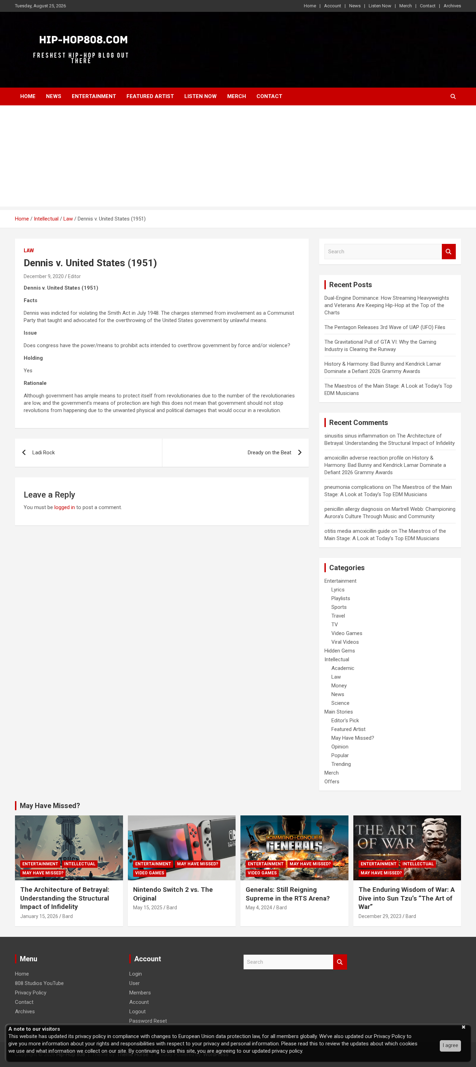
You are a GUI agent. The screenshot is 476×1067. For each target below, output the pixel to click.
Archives (452, 5)
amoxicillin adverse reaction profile (364, 458)
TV (334, 624)
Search (449, 252)
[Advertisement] (238, 158)
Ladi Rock (43, 452)
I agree (450, 1045)
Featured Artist (150, 96)
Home (310, 5)
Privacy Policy (30, 993)
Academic (342, 668)
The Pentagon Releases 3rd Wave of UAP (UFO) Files (384, 327)
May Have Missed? (352, 738)
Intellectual (336, 659)
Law (29, 250)
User (134, 983)
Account (332, 5)
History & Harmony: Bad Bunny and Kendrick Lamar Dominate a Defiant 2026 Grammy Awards (385, 465)
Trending (341, 764)
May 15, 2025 (147, 907)
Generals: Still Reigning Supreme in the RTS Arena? (288, 894)
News (355, 5)
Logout (137, 1011)
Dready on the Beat (269, 452)
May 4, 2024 (259, 907)
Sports (339, 607)
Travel (338, 616)
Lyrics (338, 590)
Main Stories (338, 712)
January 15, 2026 (39, 916)
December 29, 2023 (380, 916)
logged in (64, 507)
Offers (331, 781)
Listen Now (380, 5)
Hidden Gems (339, 651)
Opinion (339, 747)
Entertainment (94, 96)
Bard (67, 916)
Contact (428, 5)
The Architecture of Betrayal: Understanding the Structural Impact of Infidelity (64, 898)
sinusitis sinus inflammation (356, 436)
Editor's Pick (345, 720)
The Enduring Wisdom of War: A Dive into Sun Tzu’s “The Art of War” (407, 898)
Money (339, 685)
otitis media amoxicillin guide (357, 531)
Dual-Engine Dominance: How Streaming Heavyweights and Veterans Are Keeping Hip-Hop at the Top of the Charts (386, 305)
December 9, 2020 (44, 276)
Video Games (346, 633)
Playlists (340, 598)
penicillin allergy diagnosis (353, 509)
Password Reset (148, 1021)
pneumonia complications (354, 487)
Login (135, 974)
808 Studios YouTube (39, 983)
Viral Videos (345, 642)
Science (340, 703)
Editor (74, 276)
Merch (405, 5)
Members (140, 993)
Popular (340, 755)
